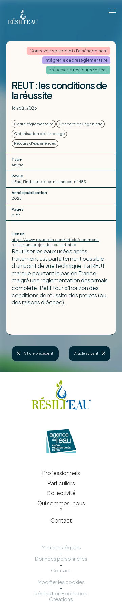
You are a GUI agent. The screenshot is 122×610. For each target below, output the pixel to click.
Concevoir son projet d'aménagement (68, 50)
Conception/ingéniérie (80, 124)
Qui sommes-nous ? (61, 506)
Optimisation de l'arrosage (39, 133)
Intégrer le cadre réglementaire (76, 60)
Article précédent (38, 353)
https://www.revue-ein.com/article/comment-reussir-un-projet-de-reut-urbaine (55, 242)
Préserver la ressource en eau (78, 69)
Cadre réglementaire (33, 124)
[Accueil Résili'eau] (40, 16)
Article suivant (86, 353)
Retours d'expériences (35, 143)
